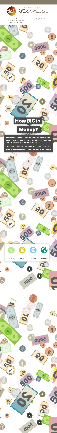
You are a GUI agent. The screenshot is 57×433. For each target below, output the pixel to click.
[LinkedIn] (14, 19)
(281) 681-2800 (42, 19)
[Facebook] (16, 19)
